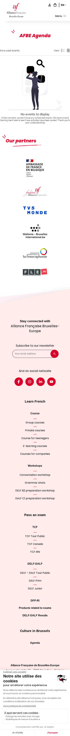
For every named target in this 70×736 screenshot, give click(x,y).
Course (35, 413)
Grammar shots (35, 483)
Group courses (35, 422)
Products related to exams (35, 608)
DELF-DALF (35, 563)
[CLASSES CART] (54, 5)
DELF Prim (35, 581)
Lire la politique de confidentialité (19, 706)
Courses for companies (35, 454)
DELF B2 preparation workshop (35, 490)
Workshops (35, 465)
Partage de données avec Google (22, 716)
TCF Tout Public (35, 536)
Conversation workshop (35, 475)
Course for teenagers (35, 438)
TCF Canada (35, 544)
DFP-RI (35, 600)
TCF (35, 527)
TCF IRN (35, 552)
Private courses (35, 430)
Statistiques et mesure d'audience (23, 719)
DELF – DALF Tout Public (35, 573)
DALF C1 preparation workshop (35, 498)
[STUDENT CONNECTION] (49, 5)
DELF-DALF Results (35, 615)
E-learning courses (35, 446)
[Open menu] (61, 16)
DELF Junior (35, 588)
